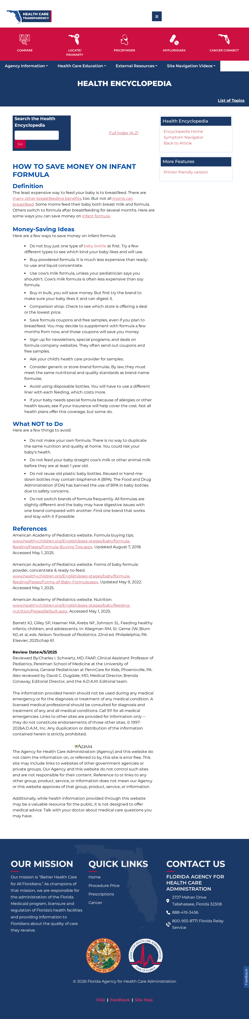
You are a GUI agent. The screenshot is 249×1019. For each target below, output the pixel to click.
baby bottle (95, 246)
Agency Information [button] (25, 66)
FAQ (100, 1000)
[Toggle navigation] (157, 16)
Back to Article (178, 143)
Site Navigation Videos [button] (190, 66)
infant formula (96, 216)
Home (95, 877)
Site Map (144, 1000)
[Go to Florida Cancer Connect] (224, 42)
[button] (25, 42)
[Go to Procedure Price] (125, 39)
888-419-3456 (185, 912)
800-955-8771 (185, 921)
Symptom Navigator (183, 137)
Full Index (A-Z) (123, 133)
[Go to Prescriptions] (174, 39)
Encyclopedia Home (183, 131)
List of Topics (231, 100)
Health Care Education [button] (80, 66)
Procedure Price (104, 885)
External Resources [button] (135, 66)
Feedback (120, 1000)
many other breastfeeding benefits (47, 198)
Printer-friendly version (186, 172)
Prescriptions (101, 894)
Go (20, 144)
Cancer (95, 902)
